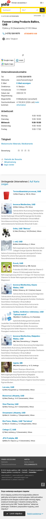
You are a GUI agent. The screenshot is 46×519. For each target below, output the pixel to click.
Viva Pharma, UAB (10, 404)
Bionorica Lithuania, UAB (13, 396)
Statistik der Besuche (13, 159)
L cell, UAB (17, 242)
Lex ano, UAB (8, 387)
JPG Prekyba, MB (10, 438)
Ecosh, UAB (18, 263)
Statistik (24, 472)
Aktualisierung (10, 162)
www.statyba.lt (6, 475)
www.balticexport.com (21, 477)
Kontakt (24, 470)
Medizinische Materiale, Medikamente (17, 144)
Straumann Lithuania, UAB (13, 413)
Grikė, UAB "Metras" (22, 229)
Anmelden (32, 472)
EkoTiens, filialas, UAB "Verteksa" (17, 421)
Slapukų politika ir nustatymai (10, 472)
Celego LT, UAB (9, 430)
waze (21, 60)
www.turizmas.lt (7, 477)
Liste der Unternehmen (10, 16)
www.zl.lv (21, 479)
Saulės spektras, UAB (13, 470)
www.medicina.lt (18, 475)
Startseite (4, 462)
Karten (27, 459)
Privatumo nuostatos (36, 470)
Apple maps (8, 64)
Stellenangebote (30, 464)
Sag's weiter (9, 165)
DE (41, 3)
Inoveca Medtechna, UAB (24, 204)
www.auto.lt (29, 475)
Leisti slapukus (15, 513)
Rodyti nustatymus (34, 514)
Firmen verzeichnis (19, 3)
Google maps (8, 60)
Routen (31, 462)
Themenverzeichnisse (8, 464)
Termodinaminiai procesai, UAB (27, 191)
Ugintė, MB (18, 363)
